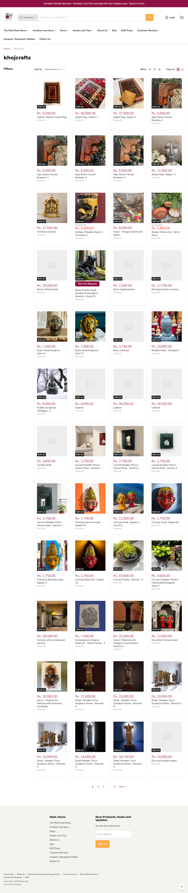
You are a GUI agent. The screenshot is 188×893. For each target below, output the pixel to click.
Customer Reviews (147, 30)
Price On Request (87, 283)
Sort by (38, 69)
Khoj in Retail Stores (88, 874)
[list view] (182, 69)
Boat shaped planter (124, 289)
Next (122, 786)
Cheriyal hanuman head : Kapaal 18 (88, 524)
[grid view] (178, 69)
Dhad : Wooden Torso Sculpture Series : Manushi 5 (89, 703)
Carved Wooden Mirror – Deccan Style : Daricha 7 (50, 524)
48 (159, 69)
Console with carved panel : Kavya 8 (51, 641)
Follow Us (45, 39)
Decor (63, 30)
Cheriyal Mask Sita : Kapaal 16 (89, 581)
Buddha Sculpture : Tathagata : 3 (47, 409)
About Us (102, 30)
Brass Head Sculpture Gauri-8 (86, 352)
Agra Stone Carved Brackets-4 (123, 176)
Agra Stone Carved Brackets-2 (47, 176)
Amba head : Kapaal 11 (164, 174)
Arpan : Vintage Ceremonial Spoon (128, 233)
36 (154, 69)
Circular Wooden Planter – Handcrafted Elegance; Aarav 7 (166, 582)
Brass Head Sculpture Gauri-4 (48, 352)
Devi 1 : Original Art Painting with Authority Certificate (49, 703)
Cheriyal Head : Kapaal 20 (165, 522)
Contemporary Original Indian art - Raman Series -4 (90, 641)
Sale (114, 30)
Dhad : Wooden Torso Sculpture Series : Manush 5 (166, 702)
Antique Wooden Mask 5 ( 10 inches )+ (89, 233)
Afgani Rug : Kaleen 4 (124, 117)
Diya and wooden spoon (164, 760)
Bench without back (47, 289)
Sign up (102, 844)
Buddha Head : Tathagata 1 (166, 350)
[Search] (149, 17)
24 (150, 69)
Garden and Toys (82, 30)
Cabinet (79, 407)
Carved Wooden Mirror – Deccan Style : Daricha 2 (126, 466)
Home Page (9, 874)
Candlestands (44, 465)
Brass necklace (121, 350)
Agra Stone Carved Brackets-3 (85, 176)
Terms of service (70, 874)
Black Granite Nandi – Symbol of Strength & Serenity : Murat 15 (86, 293)
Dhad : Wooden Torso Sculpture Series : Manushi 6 (127, 703)
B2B (27, 877)
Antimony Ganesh (46, 231)
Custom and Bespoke (13, 877)
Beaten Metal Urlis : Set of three (166, 233)
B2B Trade (127, 30)
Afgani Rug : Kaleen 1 (86, 117)
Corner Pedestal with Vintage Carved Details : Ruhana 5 (126, 643)
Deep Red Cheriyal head (164, 640)
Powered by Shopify (12, 884)
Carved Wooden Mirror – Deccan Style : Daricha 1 (88, 466)
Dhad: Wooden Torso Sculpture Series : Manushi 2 (127, 764)
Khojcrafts (41, 120)
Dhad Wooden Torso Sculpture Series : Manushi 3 (89, 764)
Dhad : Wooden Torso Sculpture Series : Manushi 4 (51, 764)
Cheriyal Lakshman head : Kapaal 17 (50, 581)
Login (172, 17)
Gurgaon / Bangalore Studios (19, 39)
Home (7, 48)
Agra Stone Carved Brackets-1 (162, 119)
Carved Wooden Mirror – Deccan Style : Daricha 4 (165, 466)
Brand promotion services (165, 289)
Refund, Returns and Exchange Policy (44, 874)
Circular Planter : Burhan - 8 (128, 579)
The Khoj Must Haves (15, 30)
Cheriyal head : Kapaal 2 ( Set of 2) (126, 524)
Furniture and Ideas (43, 30)
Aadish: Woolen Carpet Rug (52, 117)
